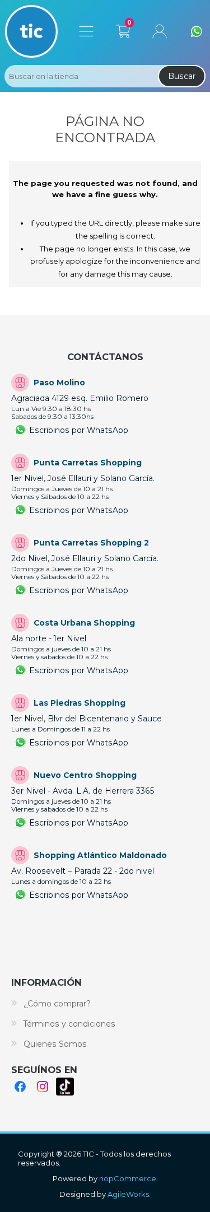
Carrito (123, 29)
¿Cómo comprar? (57, 1003)
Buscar (181, 76)
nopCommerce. (128, 1178)
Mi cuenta (160, 31)
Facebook (20, 1087)
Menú (86, 31)
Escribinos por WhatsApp (78, 430)
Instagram (43, 1087)
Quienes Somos (55, 1043)
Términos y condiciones (69, 1023)
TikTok (65, 1087)
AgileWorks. (129, 1194)
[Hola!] (197, 31)
